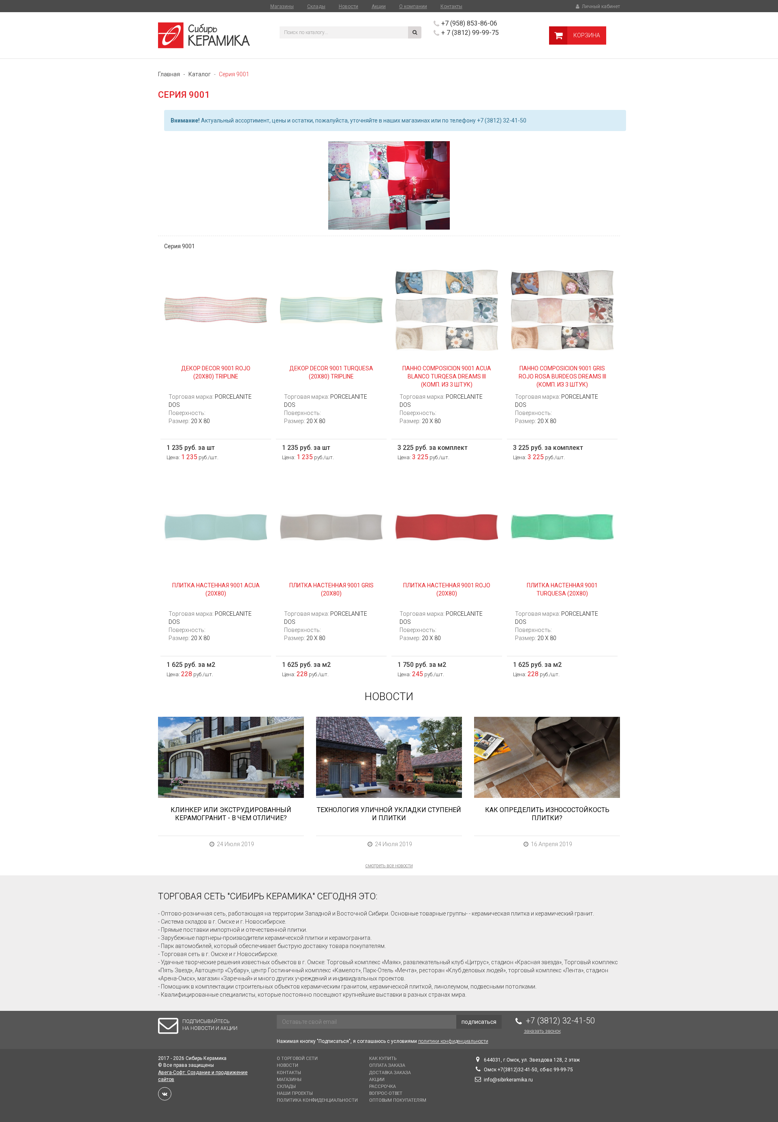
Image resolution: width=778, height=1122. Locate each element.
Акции (379, 6)
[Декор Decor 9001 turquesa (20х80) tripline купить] (331, 309)
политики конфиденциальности (453, 1041)
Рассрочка (382, 1086)
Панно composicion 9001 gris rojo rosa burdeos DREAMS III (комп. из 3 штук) (562, 376)
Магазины (282, 6)
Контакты (451, 6)
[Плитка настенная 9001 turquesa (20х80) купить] (562, 526)
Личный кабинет (600, 6)
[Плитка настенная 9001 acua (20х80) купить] (215, 526)
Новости (348, 6)
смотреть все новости (389, 865)
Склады (316, 6)
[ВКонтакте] (164, 1094)
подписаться (479, 1022)
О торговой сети (297, 1058)
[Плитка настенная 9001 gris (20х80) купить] (331, 526)
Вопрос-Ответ (385, 1093)
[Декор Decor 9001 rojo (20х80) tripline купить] (215, 309)
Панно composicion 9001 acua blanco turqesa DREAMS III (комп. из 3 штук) (446, 376)
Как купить (382, 1058)
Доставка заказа (390, 1072)
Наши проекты (295, 1093)
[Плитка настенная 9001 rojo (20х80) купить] (446, 526)
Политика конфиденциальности (317, 1100)
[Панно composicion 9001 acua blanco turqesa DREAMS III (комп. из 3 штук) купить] (446, 309)
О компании (413, 6)
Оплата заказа (387, 1065)
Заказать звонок (542, 1031)
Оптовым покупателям (397, 1100)
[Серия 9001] (389, 185)
